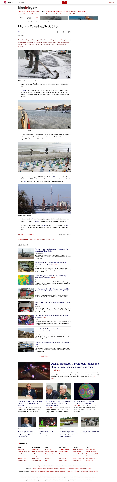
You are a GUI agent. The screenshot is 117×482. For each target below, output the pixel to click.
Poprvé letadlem (77, 451)
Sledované (88, 13)
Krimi (63, 11)
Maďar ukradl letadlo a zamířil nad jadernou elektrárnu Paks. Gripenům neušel (53, 330)
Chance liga (48, 449)
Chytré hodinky (84, 471)
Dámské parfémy (54, 471)
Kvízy (61, 13)
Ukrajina (48, 239)
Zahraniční (42, 11)
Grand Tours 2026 (36, 460)
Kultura (68, 11)
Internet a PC (21, 13)
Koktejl (83, 11)
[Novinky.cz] (27, 8)
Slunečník (56, 468)
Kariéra (40, 477)
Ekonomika (73, 11)
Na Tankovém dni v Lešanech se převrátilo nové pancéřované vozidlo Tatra (50, 263)
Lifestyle (79, 11)
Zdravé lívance (62, 453)
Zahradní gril (83, 468)
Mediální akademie (51, 477)
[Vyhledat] (64, 2)
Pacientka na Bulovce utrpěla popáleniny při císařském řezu (52, 343)
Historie (43, 13)
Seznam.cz (112, 2)
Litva (53, 239)
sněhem (56, 225)
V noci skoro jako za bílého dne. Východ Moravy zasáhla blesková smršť (50, 277)
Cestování (37, 13)
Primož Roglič (35, 458)
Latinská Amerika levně (78, 458)
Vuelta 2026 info (36, 449)
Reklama (34, 477)
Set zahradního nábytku (73, 468)
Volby (37, 11)
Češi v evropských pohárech (80, 466)
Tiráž (44, 477)
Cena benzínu (68, 466)
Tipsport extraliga (49, 453)
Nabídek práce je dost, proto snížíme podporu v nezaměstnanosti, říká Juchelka (30, 403)
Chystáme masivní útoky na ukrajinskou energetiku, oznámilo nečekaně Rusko (51, 250)
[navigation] (2, 2)
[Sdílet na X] (70, 234)
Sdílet (65, 32)
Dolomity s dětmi (77, 460)
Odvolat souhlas (78, 477)
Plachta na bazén (41, 468)
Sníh (25, 181)
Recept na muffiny (63, 451)
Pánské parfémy (93, 471)
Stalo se (28, 11)
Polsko (43, 239)
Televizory (76, 471)
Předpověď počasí (48, 466)
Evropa (36, 333)
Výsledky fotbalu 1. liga (51, 451)
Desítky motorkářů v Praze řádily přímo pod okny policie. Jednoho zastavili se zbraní (75, 365)
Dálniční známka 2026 (92, 451)
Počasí (70, 13)
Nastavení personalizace (89, 477)
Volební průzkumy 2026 (24, 451)
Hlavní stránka (21, 11)
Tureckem (37, 221)
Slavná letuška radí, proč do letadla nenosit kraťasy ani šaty (52, 303)
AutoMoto (28, 13)
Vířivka (89, 468)
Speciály (66, 13)
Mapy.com (40, 466)
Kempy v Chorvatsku (78, 449)
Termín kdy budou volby (24, 456)
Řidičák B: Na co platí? (92, 456)
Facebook (23, 477)
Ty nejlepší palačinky (64, 449)
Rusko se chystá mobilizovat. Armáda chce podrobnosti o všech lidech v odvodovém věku (58, 403)
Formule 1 (48, 458)
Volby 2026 (21, 449)
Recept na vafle (63, 458)
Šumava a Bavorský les (78, 453)
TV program (76, 13)
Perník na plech (63, 460)
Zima (30, 239)
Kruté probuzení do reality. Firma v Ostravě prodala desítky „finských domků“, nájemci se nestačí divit (52, 290)
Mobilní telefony (35, 471)
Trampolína (50, 468)
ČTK (19, 31)
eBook (59, 32)
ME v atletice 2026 (50, 456)
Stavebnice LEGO (44, 471)
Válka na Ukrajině (50, 11)
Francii (44, 225)
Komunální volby (22, 460)
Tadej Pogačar (35, 456)
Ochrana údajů (69, 477)
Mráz (38, 239)
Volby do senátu (22, 458)
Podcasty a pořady (50, 13)
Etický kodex (61, 477)
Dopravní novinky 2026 (92, 453)
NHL (46, 460)
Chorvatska (56, 177)
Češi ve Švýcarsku (77, 456)
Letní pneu (63, 471)
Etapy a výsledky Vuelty (37, 451)
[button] (44, 64)
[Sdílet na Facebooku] (68, 234)
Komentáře (59, 11)
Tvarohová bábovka (64, 456)
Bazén (34, 468)
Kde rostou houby (59, 466)
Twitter (29, 477)
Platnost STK (89, 460)
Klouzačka (63, 468)
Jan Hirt (34, 453)
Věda (33, 13)
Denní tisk (82, 13)
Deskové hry (70, 471)
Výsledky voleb (22, 453)
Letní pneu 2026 (90, 449)
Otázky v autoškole (91, 458)
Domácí (33, 11)
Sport (57, 13)
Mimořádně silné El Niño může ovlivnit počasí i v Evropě (84, 402)
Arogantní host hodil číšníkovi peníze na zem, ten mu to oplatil (52, 316)
